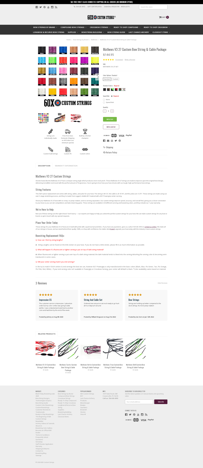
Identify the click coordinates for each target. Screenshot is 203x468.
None (108, 99)
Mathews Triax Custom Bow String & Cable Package (113, 366)
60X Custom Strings (87, 394)
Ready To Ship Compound (126, 27)
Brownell (83, 410)
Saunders (83, 407)
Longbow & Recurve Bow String (48, 32)
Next (97, 76)
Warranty (39, 446)
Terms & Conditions (43, 435)
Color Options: (110, 75)
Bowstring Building (92, 32)
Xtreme (83, 412)
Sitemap (38, 455)
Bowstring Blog (41, 453)
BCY (81, 396)
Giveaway (39, 442)
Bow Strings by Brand (44, 27)
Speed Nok (110, 102)
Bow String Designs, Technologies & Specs (43, 399)
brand (112, 229)
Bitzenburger (85, 403)
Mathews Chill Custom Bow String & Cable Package (135, 366)
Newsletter (39, 421)
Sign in (107, 7)
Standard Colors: (111, 86)
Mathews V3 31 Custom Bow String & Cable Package (46, 366)
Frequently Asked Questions (42, 438)
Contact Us (39, 451)
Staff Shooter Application (44, 444)
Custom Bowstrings (42, 407)
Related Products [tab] (46, 334)
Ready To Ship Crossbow (156, 27)
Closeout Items (160, 32)
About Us (39, 426)
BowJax (82, 405)
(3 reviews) (119, 60)
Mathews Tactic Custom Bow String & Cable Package (68, 367)
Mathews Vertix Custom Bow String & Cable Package (91, 366)
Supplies (72, 32)
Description (44, 165)
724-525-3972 (113, 398)
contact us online (150, 227)
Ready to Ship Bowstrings (45, 414)
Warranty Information (66, 165)
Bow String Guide (116, 32)
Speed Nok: (111, 96)
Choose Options (45, 350)
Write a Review (130, 60)
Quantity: (105, 107)
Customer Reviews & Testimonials (43, 411)
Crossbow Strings (99, 27)
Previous (38, 76)
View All (83, 414)
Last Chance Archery (139, 32)
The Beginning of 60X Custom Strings (43, 418)
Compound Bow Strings (73, 27)
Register (115, 7)
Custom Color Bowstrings (44, 405)
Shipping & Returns (42, 449)
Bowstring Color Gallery (44, 428)
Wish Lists (125, 7)
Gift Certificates (95, 7)
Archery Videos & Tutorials (45, 423)
